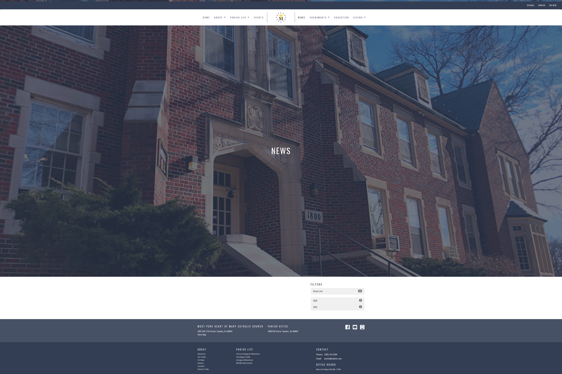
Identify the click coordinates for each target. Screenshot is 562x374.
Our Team (202, 357)
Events (259, 17)
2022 (337, 307)
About (218, 17)
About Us (201, 354)
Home (206, 17)
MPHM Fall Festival (244, 363)
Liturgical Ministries (244, 360)
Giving (358, 17)
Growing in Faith (243, 357)
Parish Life (238, 17)
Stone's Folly (203, 369)
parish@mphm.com (333, 358)
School (531, 5)
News (301, 17)
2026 (337, 300)
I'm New (553, 5)
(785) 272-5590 (330, 354)
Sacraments (318, 17)
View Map (202, 334)
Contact (201, 366)
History (201, 363)
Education (341, 17)
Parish (541, 5)
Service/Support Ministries (248, 354)
